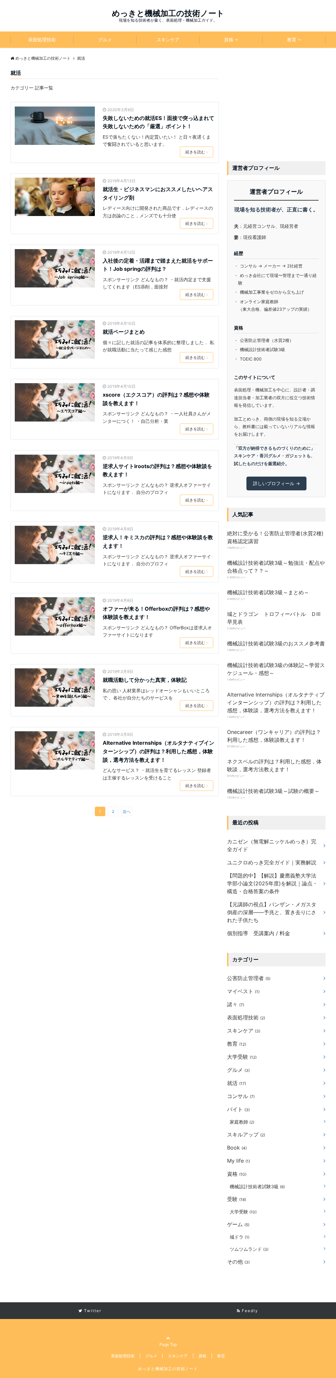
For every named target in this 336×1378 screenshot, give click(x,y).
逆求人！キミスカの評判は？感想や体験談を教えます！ (158, 541)
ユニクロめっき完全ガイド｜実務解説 (271, 862)
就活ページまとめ (124, 331)
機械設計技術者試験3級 (257, 1186)
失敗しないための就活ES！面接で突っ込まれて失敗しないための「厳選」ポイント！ (158, 122)
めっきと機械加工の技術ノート (168, 13)
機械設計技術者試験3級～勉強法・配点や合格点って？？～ (276, 567)
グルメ (105, 39)
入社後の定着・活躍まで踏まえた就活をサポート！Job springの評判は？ (158, 264)
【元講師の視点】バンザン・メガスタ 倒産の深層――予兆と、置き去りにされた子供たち (271, 912)
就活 (236, 1083)
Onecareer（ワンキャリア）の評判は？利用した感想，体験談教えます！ (274, 736)
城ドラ (239, 1237)
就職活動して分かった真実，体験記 (145, 680)
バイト (238, 1109)
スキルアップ (246, 1134)
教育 (291, 39)
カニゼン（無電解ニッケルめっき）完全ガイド (271, 845)
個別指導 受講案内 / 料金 (258, 933)
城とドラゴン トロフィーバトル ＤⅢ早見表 (274, 618)
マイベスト (243, 991)
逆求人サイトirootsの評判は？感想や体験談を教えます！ (157, 470)
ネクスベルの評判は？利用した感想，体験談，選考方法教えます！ (274, 765)
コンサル (241, 1096)
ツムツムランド (249, 1249)
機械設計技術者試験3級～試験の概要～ (273, 791)
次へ (127, 811)
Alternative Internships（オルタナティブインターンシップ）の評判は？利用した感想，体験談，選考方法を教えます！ (158, 751)
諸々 (235, 1004)
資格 (228, 39)
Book (237, 1147)
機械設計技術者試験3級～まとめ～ (268, 592)
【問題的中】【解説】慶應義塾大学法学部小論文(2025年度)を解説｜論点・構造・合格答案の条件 (272, 883)
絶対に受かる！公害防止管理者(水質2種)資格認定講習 (275, 537)
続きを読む (195, 151)
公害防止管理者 (248, 978)
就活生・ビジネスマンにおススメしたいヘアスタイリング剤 (158, 193)
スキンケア (168, 39)
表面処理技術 (42, 39)
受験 (236, 1199)
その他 (238, 1261)
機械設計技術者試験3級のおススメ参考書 (276, 643)
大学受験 (242, 1056)
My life (238, 1160)
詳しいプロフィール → (276, 483)
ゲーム (238, 1224)
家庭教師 (242, 1122)
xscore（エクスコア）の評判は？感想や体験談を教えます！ (156, 398)
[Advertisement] (276, 110)
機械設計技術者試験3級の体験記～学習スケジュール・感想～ (276, 669)
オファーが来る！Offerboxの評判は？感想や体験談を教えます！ (156, 612)
